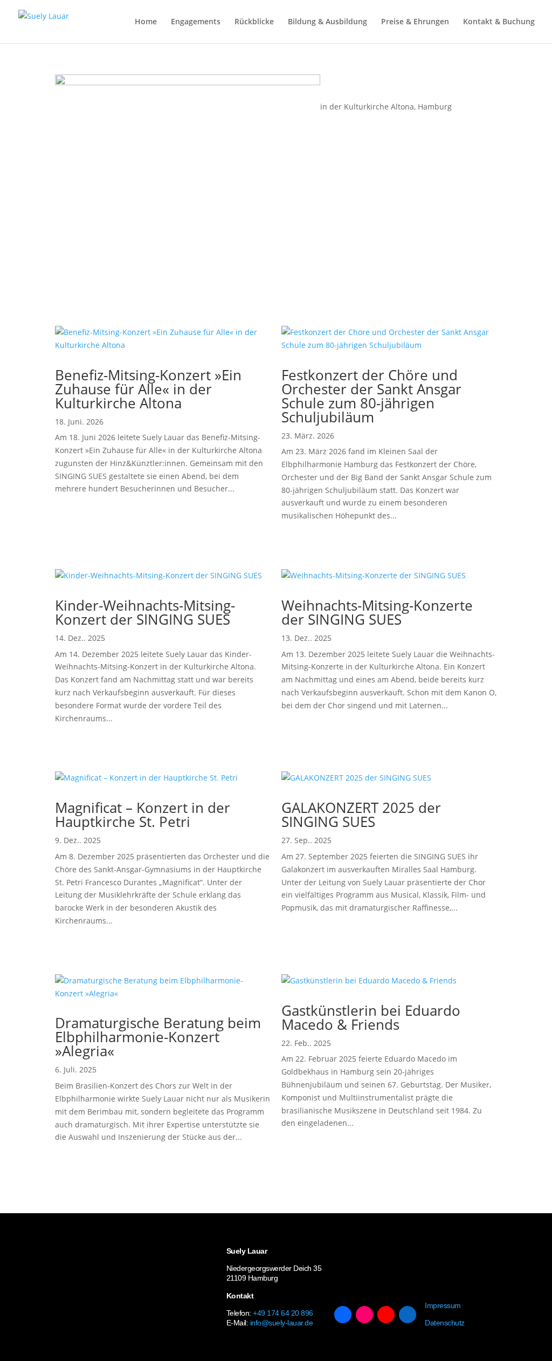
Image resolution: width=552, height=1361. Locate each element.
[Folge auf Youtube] (386, 1314)
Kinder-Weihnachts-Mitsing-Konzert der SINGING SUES (145, 612)
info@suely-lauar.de (281, 1322)
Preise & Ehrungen (415, 22)
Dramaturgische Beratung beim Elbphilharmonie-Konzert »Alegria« (158, 1037)
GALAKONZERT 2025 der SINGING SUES (361, 814)
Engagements (195, 22)
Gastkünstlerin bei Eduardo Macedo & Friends (370, 1017)
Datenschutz (445, 1322)
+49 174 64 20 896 (283, 1313)
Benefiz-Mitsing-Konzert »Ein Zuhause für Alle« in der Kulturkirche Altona (148, 389)
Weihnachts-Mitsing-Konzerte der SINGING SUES (377, 612)
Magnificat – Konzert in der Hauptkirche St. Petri (142, 814)
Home (146, 22)
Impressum (443, 1305)
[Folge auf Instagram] (364, 1314)
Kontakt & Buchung (499, 22)
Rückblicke (254, 22)
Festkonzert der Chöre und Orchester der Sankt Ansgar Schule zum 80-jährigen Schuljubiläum (371, 396)
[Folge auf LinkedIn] (407, 1314)
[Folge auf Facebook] (342, 1314)
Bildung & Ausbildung (327, 22)
